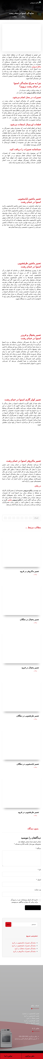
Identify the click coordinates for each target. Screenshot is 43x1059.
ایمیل (38, 879)
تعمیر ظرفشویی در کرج (31, 1020)
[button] (30, 518)
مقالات (35, 574)
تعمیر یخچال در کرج (33, 1018)
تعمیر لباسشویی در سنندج (30, 1013)
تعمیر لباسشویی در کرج (31, 1016)
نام (39, 869)
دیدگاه (38, 848)
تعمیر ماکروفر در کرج (32, 1023)
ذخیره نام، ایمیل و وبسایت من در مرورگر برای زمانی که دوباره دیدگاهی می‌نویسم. (24, 901)
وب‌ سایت (37, 890)
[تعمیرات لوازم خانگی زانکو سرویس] (32, 4)
